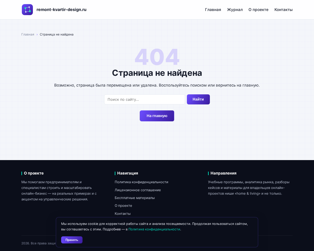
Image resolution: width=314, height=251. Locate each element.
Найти (198, 99)
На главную (157, 115)
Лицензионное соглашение (138, 190)
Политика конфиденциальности (141, 182)
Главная (213, 9)
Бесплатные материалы (135, 198)
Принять (72, 240)
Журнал (235, 9)
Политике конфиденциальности (154, 229)
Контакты (283, 9)
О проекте (258, 9)
